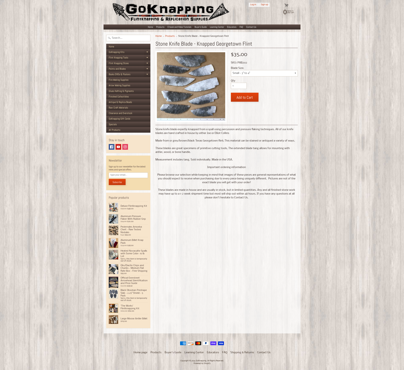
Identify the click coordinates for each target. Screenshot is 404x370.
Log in (253, 4)
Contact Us (251, 26)
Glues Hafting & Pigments (121, 91)
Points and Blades (129, 69)
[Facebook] (111, 147)
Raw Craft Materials (118, 107)
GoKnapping (201, 361)
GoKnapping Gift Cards (119, 118)
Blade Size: (237, 68)
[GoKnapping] (171, 12)
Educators (231, 26)
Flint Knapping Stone (129, 64)
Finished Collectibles (119, 96)
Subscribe (117, 182)
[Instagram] (125, 147)
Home (150, 26)
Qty (233, 80)
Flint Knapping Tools (129, 58)
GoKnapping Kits (129, 52)
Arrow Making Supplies (119, 85)
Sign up (264, 4)
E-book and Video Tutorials (179, 26)
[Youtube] (118, 147)
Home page (140, 352)
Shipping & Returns (242, 352)
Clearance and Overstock (120, 113)
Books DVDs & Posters (129, 75)
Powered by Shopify (202, 363)
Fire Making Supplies (118, 79)
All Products (114, 130)
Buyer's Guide (201, 26)
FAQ (241, 26)
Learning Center (217, 26)
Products (160, 26)
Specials (113, 124)
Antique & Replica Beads (120, 102)
